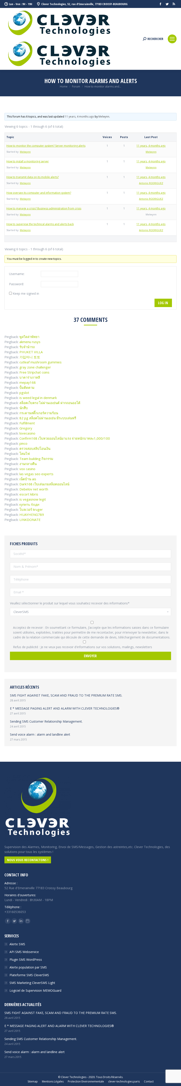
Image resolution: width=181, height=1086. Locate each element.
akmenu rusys (29, 342)
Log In (163, 302)
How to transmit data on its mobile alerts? (32, 177)
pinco (23, 443)
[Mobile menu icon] (172, 38)
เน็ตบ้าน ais (27, 479)
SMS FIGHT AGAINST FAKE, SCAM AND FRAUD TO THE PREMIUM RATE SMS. (66, 695)
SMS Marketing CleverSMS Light (32, 983)
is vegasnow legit (32, 499)
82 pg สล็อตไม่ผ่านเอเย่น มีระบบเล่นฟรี (47, 418)
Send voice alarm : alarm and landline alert (40, 734)
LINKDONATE (30, 519)
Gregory (25, 428)
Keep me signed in (26, 293)
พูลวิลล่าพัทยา (29, 336)
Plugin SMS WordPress (25, 959)
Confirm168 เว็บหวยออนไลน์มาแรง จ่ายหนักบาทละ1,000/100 (64, 438)
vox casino (27, 469)
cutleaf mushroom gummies (40, 362)
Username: (17, 274)
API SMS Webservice (24, 952)
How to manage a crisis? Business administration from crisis (43, 208)
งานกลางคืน (28, 463)
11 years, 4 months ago (79, 116)
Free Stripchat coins (34, 372)
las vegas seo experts (36, 474)
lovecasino (27, 433)
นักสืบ (23, 408)
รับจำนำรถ (27, 347)
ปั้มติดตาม (26, 387)
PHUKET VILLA (31, 352)
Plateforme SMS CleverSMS (29, 975)
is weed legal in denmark (38, 397)
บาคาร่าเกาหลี (29, 377)
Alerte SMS (17, 944)
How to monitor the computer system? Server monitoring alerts (45, 146)
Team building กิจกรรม (36, 458)
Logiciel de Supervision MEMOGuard (35, 990)
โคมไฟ (24, 453)
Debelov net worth (33, 489)
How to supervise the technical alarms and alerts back (40, 224)
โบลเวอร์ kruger (31, 509)
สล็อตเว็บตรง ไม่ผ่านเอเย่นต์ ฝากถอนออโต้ (49, 403)
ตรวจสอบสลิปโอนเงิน (34, 448)
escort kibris (28, 494)
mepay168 (27, 382)
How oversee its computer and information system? (38, 193)
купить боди (29, 504)
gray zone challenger (35, 367)
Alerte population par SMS (28, 967)
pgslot (24, 392)
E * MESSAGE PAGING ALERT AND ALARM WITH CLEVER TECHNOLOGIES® (64, 708)
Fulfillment (27, 423)
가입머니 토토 (29, 357)
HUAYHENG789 (31, 514)
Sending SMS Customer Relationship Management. (46, 721)
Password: (16, 284)
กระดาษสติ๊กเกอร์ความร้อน (38, 413)
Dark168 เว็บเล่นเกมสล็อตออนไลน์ (44, 484)
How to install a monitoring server (27, 161)
